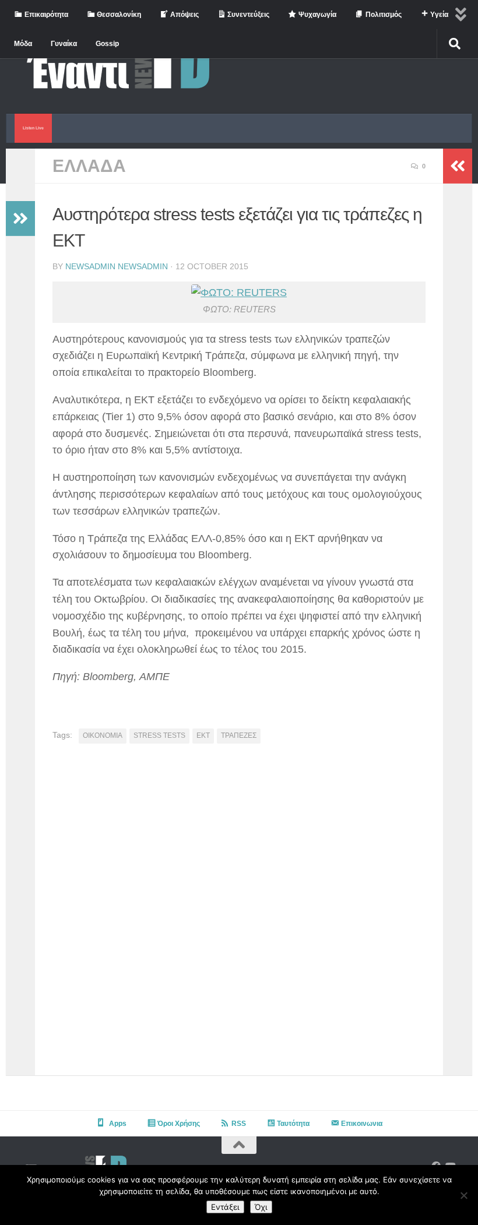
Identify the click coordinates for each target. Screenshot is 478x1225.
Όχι (261, 1207)
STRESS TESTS (159, 735)
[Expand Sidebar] (20, 218)
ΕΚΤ (203, 735)
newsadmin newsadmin (116, 266)
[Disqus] (239, 913)
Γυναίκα (64, 44)
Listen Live (33, 128)
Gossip (107, 44)
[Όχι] (463, 1195)
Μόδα (23, 44)
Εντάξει (225, 1207)
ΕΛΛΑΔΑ (89, 165)
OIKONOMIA (102, 735)
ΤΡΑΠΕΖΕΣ (238, 735)
